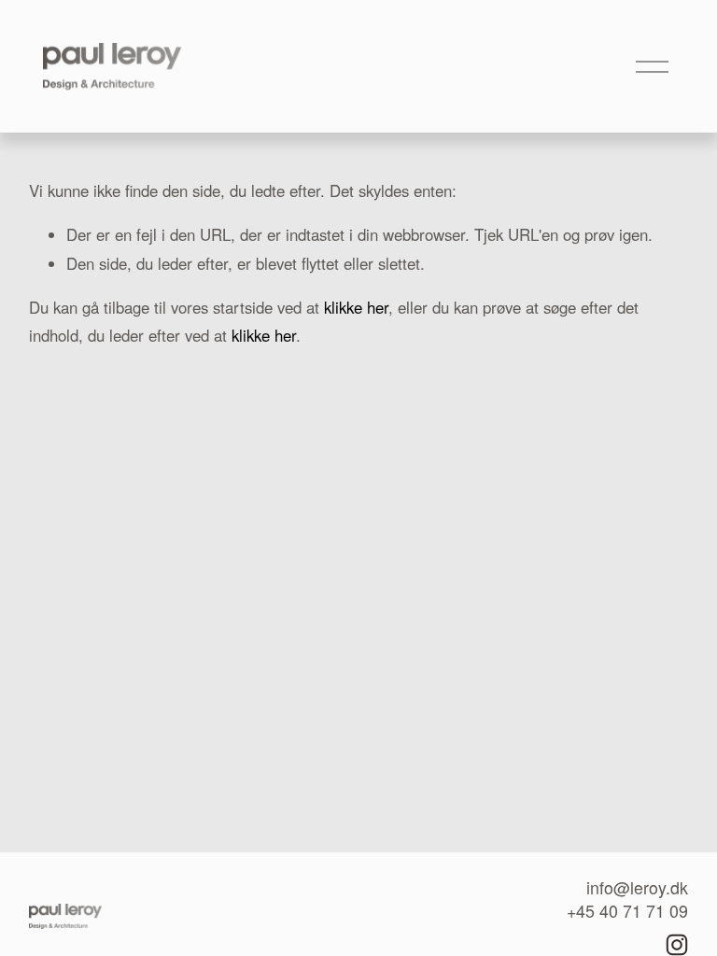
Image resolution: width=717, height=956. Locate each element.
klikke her (356, 307)
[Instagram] (677, 945)
